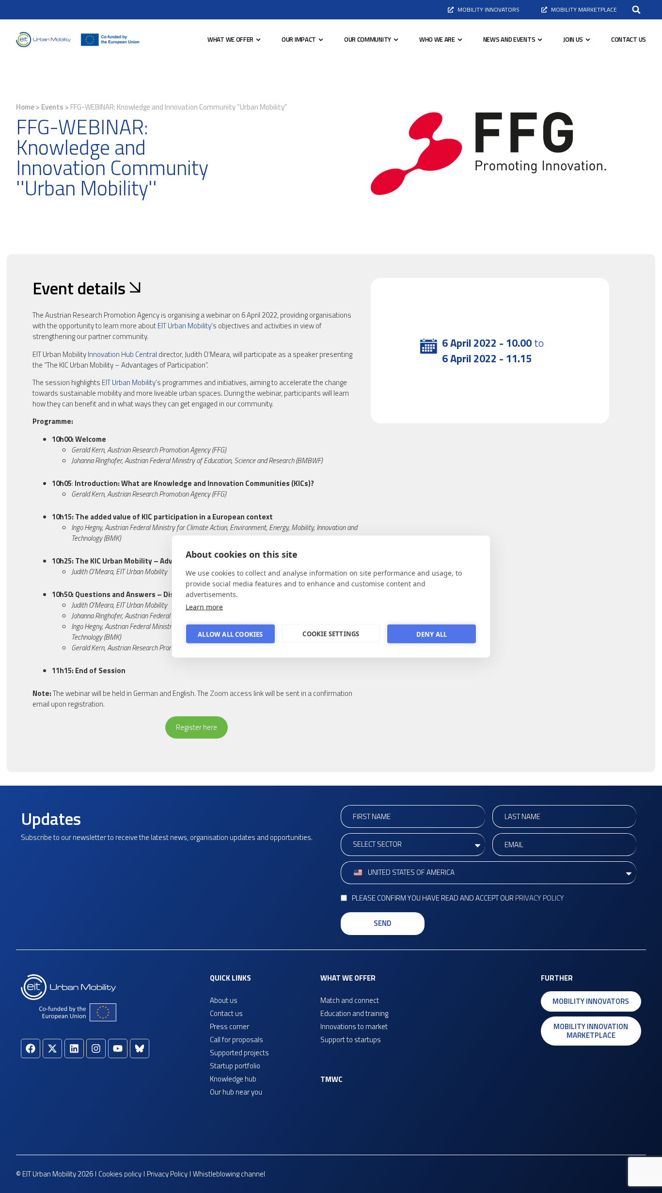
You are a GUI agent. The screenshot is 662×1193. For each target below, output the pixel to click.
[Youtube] (117, 1048)
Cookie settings (330, 633)
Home (25, 107)
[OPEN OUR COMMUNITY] (396, 40)
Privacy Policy (539, 897)
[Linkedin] (74, 1048)
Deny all (431, 633)
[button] (636, 9)
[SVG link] (43, 39)
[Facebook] (30, 1048)
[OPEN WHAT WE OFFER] (258, 40)
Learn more (204, 607)
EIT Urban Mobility (184, 325)
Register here (196, 727)
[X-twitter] (52, 1048)
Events (52, 107)
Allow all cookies (230, 633)
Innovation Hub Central (122, 354)
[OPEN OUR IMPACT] (320, 40)
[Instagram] (96, 1048)
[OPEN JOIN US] (587, 40)
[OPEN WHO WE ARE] (459, 40)
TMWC (331, 1079)
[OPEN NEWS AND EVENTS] (539, 40)
